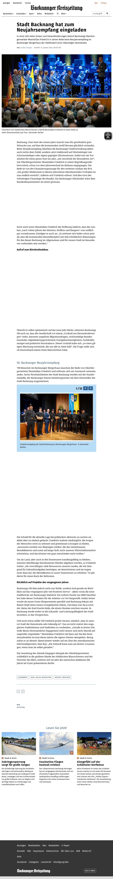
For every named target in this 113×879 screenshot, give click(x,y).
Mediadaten (34, 845)
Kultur (39, 13)
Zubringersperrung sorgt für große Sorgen (16, 763)
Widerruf (86, 851)
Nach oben (90, 871)
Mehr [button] (63, 13)
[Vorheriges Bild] (85, 388)
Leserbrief (23, 677)
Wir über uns (67, 851)
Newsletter (17, 3)
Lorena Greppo (26, 48)
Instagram (34, 862)
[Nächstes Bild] (90, 388)
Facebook (22, 862)
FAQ (29, 851)
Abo (96, 3)
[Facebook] (22, 691)
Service (28, 3)
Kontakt (21, 851)
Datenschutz (52, 851)
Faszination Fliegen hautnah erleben (51, 763)
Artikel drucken (62, 677)
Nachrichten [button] (8, 13)
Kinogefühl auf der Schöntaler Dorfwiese (90, 763)
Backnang (20, 707)
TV (58, 13)
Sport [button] (31, 13)
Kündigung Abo (61, 862)
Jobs (19, 856)
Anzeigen (6, 3)
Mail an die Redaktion (41, 677)
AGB (78, 851)
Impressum (38, 851)
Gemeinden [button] (20, 13)
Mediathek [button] (49, 13)
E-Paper (104, 3)
